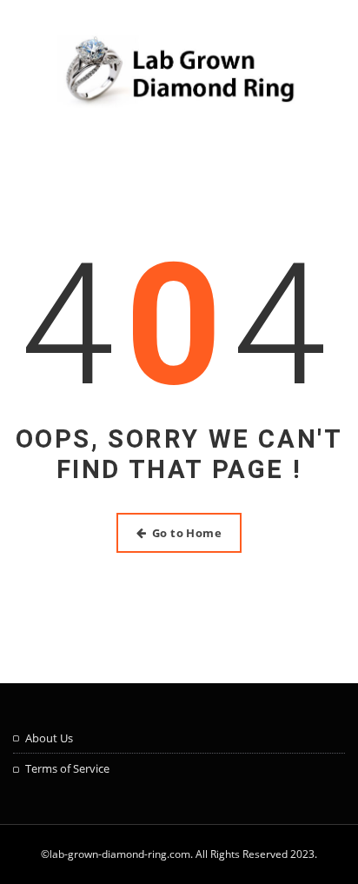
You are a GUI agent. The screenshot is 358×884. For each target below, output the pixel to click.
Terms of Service (67, 768)
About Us (49, 738)
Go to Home (187, 533)
